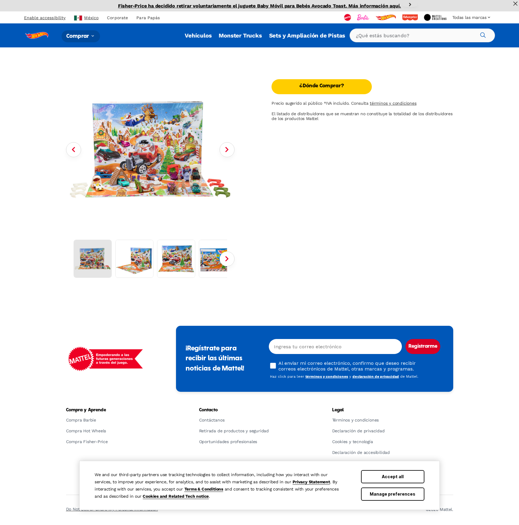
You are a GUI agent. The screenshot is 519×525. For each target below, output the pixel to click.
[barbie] (364, 17)
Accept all (393, 476)
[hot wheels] (386, 17)
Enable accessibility (44, 17)
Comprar (78, 36)
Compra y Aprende (86, 410)
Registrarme (422, 346)
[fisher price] (410, 17)
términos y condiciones (393, 103)
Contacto (208, 410)
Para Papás (148, 17)
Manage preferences (392, 493)
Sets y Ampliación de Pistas (307, 35)
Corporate (117, 17)
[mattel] (348, 17)
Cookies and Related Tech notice (176, 496)
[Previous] (73, 149)
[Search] (482, 34)
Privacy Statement (311, 481)
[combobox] (422, 35)
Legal (338, 410)
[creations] (435, 17)
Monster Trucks (240, 35)
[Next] (409, 4)
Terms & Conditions (203, 489)
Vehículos (198, 35)
